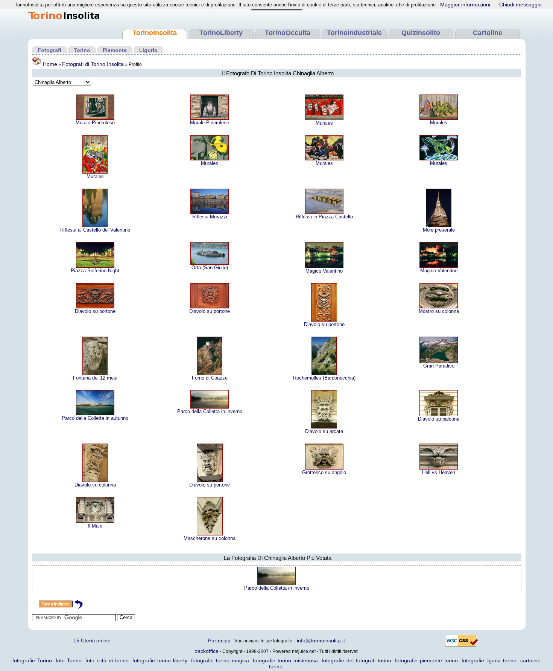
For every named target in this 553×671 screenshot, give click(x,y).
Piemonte (115, 50)
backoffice (206, 651)
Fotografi (49, 50)
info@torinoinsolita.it (321, 640)
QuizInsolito (420, 33)
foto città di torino (107, 660)
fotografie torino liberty (159, 660)
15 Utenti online (92, 640)
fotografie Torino (32, 660)
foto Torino (69, 660)
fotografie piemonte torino (426, 660)
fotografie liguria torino (489, 660)
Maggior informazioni (465, 5)
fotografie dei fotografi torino (356, 660)
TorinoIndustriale (354, 33)
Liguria (148, 50)
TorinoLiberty (221, 33)
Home (49, 64)
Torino (82, 50)
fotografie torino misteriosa (285, 660)
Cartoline (487, 33)
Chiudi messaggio (520, 5)
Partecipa (219, 640)
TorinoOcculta (287, 33)
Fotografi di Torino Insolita (93, 64)
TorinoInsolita (154, 33)
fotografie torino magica (220, 660)
